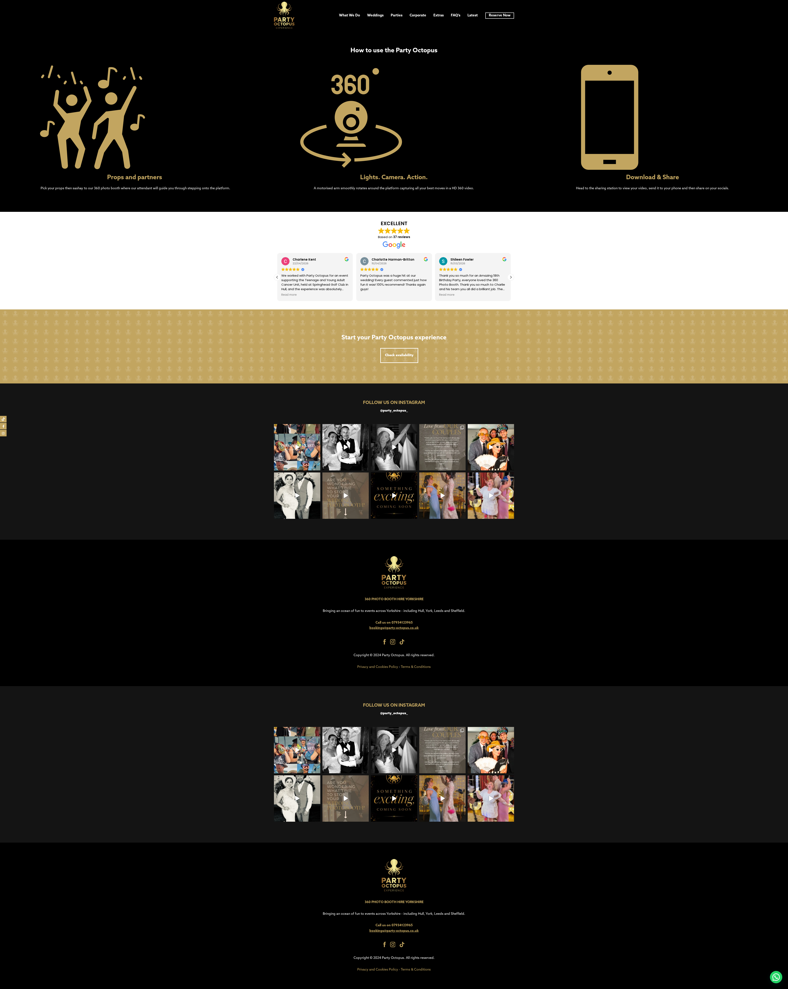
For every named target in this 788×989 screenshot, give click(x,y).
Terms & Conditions (416, 667)
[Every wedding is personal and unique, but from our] (345, 495)
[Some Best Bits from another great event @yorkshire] (297, 447)
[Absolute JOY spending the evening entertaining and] (442, 447)
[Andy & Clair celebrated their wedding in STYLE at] (394, 447)
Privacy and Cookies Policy (377, 667)
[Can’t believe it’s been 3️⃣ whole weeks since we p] (297, 495)
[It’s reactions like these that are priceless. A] (491, 447)
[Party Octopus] (284, 15)
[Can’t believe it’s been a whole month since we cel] (442, 495)
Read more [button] (368, 295)
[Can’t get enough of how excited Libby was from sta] (491, 495)
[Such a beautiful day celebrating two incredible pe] (345, 447)
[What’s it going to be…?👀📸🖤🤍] (394, 495)
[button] (511, 277)
